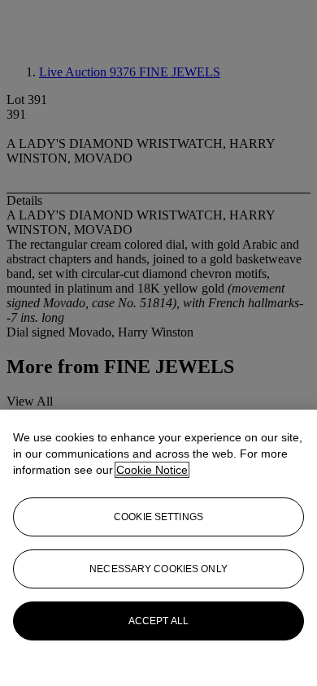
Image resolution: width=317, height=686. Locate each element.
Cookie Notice (152, 469)
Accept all (158, 621)
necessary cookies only (158, 569)
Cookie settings (158, 517)
